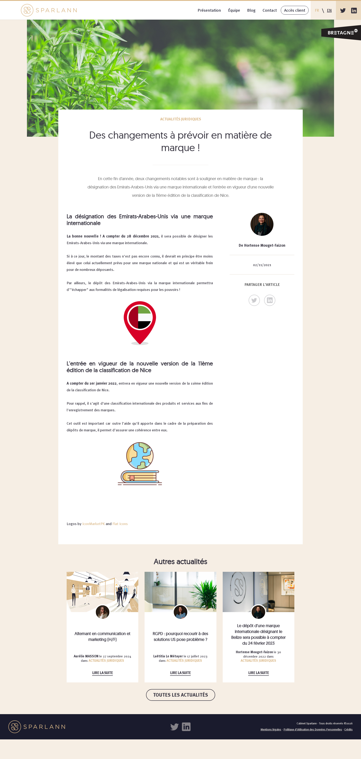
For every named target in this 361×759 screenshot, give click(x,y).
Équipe (234, 10)
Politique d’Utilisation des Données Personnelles (312, 729)
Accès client (294, 10)
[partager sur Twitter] (254, 300)
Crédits (348, 729)
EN (329, 10)
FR (317, 10)
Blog (251, 10)
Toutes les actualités (180, 695)
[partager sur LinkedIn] (269, 300)
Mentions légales (271, 729)
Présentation (209, 10)
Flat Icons (120, 524)
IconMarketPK (93, 524)
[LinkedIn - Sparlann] (354, 10)
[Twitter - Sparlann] (343, 10)
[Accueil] (49, 10)
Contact (270, 10)
